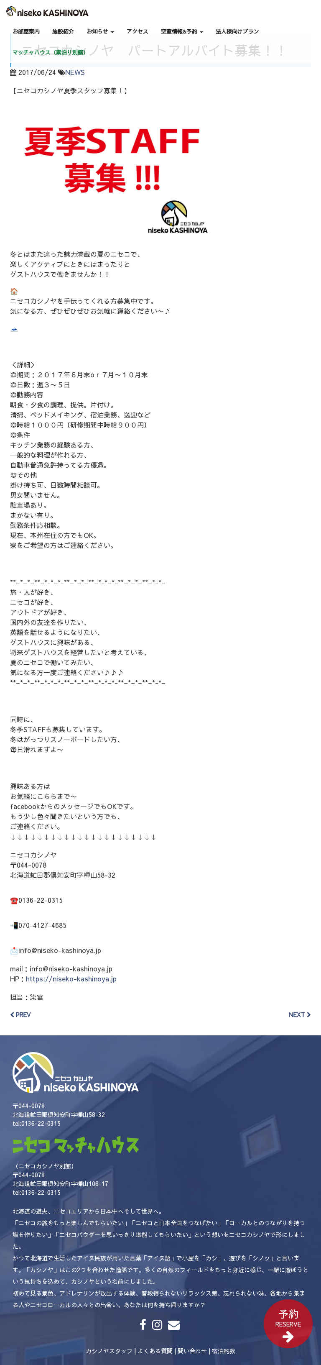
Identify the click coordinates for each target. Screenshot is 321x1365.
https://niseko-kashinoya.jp (71, 978)
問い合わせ (192, 1351)
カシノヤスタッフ (109, 1351)
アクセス (137, 31)
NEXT (298, 1014)
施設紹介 (63, 31)
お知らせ (98, 31)
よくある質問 (155, 1351)
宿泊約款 (223, 1351)
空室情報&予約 (180, 31)
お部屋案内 (26, 31)
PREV (22, 1014)
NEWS (75, 72)
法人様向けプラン (237, 31)
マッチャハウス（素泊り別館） (51, 52)
